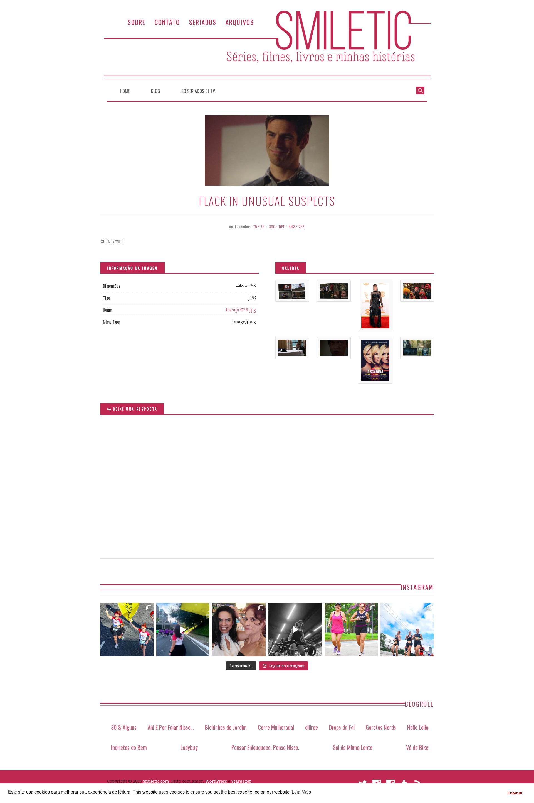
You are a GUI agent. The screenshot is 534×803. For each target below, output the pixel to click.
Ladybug (189, 747)
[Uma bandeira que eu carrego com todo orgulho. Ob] (183, 629)
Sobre (136, 21)
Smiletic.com (156, 781)
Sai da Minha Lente (352, 747)
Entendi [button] (515, 793)
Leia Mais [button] (301, 792)
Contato (167, 21)
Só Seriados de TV (198, 91)
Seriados (202, 21)
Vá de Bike (417, 747)
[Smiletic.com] (267, 45)
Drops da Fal (342, 727)
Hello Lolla (417, 727)
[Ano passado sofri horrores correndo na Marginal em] (407, 629)
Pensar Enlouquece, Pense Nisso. (265, 747)
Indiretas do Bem (129, 747)
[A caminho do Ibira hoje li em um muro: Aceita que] (351, 629)
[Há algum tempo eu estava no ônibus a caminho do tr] (127, 629)
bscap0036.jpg (241, 310)
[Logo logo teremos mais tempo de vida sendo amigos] (239, 629)
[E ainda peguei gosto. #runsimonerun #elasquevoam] (295, 629)
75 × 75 (258, 227)
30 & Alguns (124, 727)
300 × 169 (276, 227)
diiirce (311, 727)
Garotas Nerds (381, 727)
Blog (155, 91)
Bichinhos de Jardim (226, 727)
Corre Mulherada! (276, 727)
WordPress (216, 781)
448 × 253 (296, 227)
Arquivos (240, 21)
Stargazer (241, 781)
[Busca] (420, 90)
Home (125, 91)
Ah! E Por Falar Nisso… (171, 727)
